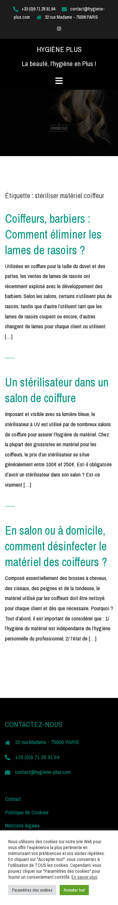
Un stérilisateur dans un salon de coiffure (56, 390)
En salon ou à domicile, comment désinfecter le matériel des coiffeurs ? (56, 546)
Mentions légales (22, 825)
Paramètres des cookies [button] (32, 890)
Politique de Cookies (27, 812)
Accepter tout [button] (74, 890)
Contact (13, 798)
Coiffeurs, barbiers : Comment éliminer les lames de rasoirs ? (53, 234)
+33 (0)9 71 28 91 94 (38, 9)
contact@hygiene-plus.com (43, 772)
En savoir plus (84, 877)
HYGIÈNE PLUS (59, 49)
